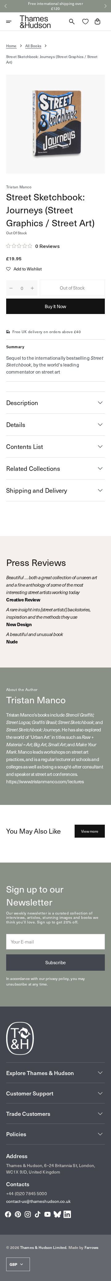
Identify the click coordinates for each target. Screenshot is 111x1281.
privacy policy (57, 978)
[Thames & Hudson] (35, 21)
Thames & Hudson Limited (43, 1247)
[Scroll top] (104, 1274)
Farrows (91, 1247)
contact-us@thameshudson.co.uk (38, 1201)
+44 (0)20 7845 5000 (26, 1193)
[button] (5, 6)
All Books (33, 45)
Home (11, 45)
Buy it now (55, 306)
